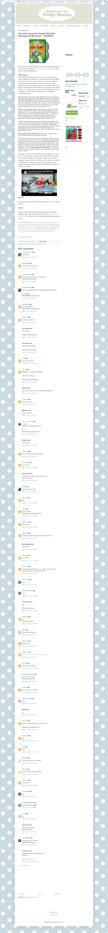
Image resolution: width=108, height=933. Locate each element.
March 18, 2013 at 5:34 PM (29, 549)
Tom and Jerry (31, 244)
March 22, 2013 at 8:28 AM (29, 715)
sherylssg (24, 721)
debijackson (25, 304)
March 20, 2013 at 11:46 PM (29, 573)
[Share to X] (43, 241)
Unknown (25, 399)
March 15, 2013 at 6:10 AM (29, 503)
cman (23, 814)
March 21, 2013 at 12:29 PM (29, 624)
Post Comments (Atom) (31, 897)
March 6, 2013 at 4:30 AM (29, 311)
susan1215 (25, 641)
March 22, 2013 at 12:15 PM (29, 763)
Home (19, 25)
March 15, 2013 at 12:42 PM (29, 527)
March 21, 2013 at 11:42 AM (29, 611)
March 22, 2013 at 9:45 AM (29, 729)
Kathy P (24, 687)
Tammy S (24, 317)
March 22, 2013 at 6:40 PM (29, 807)
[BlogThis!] (41, 241)
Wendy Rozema (26, 698)
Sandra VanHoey (27, 252)
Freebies (35, 25)
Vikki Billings (26, 838)
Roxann (24, 663)
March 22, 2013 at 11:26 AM (29, 752)
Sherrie (24, 369)
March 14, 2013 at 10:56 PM (29, 492)
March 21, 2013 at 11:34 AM (29, 596)
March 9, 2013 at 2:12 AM (29, 404)
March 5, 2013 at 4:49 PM (29, 281)
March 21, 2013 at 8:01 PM (29, 646)
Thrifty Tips (26, 25)
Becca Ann (25, 579)
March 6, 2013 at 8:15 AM (29, 337)
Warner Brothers (40, 244)
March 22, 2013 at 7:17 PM (29, 832)
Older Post (57, 894)
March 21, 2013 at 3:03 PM (29, 635)
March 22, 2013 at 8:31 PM (29, 845)
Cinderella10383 (26, 287)
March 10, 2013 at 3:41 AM (29, 434)
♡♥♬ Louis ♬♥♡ (27, 421)
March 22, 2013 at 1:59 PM (29, 796)
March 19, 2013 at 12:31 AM (29, 560)
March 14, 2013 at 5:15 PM (29, 480)
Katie (23, 630)
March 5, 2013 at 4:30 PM (29, 268)
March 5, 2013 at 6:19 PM (29, 298)
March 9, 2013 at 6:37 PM (29, 415)
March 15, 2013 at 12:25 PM (29, 516)
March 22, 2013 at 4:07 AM (29, 681)
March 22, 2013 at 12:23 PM (29, 785)
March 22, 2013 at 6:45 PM (29, 819)
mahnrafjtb (25, 263)
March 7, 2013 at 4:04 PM (29, 393)
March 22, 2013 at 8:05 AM (29, 703)
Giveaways (44, 25)
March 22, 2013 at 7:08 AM (29, 692)
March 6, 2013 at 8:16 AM (29, 352)
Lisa (23, 747)
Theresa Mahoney (27, 591)
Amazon (52, 202)
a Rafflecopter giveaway (25, 237)
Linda (23, 509)
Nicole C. (24, 780)
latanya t (24, 498)
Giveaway (25, 244)
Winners (53, 25)
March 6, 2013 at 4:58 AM (29, 322)
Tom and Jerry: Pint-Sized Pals (45, 69)
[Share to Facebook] (44, 241)
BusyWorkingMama (28, 674)
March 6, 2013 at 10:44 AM (29, 363)
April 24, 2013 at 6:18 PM (29, 861)
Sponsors (61, 25)
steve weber (25, 462)
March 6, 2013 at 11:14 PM (29, 382)
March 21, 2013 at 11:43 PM (29, 668)
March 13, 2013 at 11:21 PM (29, 467)
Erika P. (24, 555)
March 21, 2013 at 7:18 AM (29, 584)
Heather (24, 758)
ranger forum (30, 859)
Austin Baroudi (26, 274)
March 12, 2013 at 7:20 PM (29, 445)
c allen (24, 487)
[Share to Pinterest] (46, 241)
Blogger (61, 922)
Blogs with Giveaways (73, 25)
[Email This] (39, 241)
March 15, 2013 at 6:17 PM (29, 538)
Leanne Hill (25, 791)
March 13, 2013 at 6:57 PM (29, 456)
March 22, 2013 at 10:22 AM (29, 741)
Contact (85, 25)
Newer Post (22, 894)
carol (23, 358)
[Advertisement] (39, 879)
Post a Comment (24, 865)
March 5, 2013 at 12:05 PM (29, 257)
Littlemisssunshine (27, 802)
